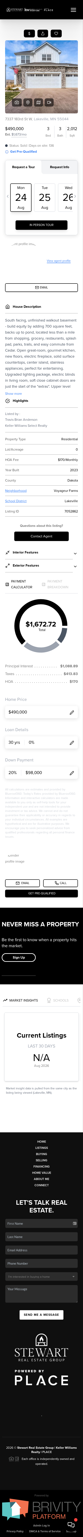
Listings (41, 1148)
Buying (41, 1154)
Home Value (41, 1173)
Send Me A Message (41, 1315)
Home (41, 1142)
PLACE (47, 1452)
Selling (41, 1160)
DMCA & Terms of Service (45, 1531)
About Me (41, 1179)
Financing (41, 1166)
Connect (41, 1185)
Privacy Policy (15, 1531)
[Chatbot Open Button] (71, 1525)
